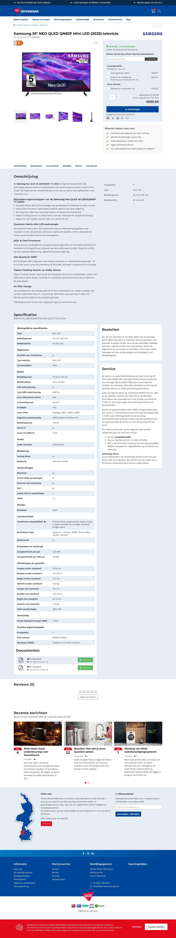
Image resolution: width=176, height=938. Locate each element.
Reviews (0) (91, 165)
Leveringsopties (114, 66)
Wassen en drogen (41, 19)
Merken (55, 872)
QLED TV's (44, 25)
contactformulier (123, 437)
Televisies (34, 25)
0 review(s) (34, 37)
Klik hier (46, 823)
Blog (128, 19)
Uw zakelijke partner (23, 872)
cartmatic (93, 911)
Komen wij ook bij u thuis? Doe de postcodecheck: (130, 54)
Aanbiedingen (58, 879)
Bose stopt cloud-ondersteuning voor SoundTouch (36, 751)
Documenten (52, 165)
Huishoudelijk (82, 19)
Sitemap (56, 876)
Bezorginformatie (22, 876)
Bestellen (67, 165)
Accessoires (98, 19)
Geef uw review (87, 697)
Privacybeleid (20, 879)
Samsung (21, 184)
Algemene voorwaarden (25, 883)
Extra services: (114, 84)
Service (78, 165)
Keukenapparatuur (63, 19)
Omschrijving (20, 165)
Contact (55, 869)
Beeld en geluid (21, 19)
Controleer (151, 59)
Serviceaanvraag (21, 886)
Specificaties (36, 165)
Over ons (18, 869)
